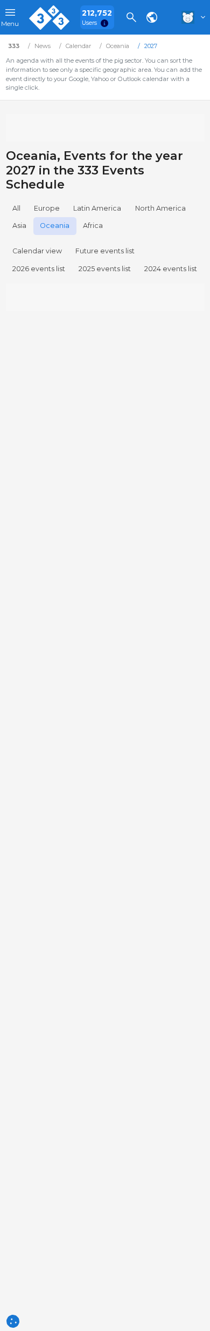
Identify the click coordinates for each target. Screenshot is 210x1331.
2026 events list (38, 269)
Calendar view (37, 251)
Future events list (105, 251)
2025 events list (105, 269)
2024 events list (170, 269)
